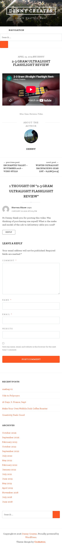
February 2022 (9, 465)
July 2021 (7, 474)
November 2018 (10, 492)
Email (7, 314)
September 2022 (10, 451)
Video (40, 114)
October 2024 (9, 432)
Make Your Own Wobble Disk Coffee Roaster (25, 408)
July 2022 (7, 455)
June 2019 (7, 478)
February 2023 (9, 442)
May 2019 (7, 483)
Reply (8, 232)
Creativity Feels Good (13, 415)
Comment (9, 260)
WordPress (30, 537)
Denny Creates (31, 10)
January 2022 (9, 469)
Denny (40, 56)
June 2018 (7, 501)
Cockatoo (39, 541)
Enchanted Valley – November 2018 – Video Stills (15, 167)
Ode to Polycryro (11, 395)
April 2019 (7, 488)
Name (7, 300)
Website (7, 329)
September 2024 (10, 437)
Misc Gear (24, 114)
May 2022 (7, 460)
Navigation (16, 30)
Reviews (33, 114)
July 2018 (7, 497)
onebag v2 (7, 389)
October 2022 (9, 446)
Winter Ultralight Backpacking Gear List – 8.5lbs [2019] (47, 167)
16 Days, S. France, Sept (14, 402)
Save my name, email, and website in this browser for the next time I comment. (29, 348)
